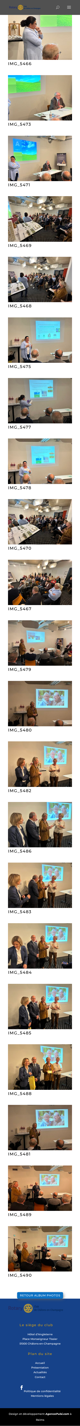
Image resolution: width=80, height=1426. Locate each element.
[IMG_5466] (40, 59)
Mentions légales (42, 1396)
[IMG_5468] (40, 301)
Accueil (40, 1363)
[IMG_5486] (40, 846)
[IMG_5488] (40, 1088)
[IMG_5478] (40, 483)
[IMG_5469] (40, 240)
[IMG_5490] (40, 1270)
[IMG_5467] (40, 604)
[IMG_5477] (40, 422)
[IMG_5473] (40, 119)
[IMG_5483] (40, 907)
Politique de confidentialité (42, 1391)
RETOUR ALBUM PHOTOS (40, 1295)
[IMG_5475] (40, 361)
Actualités (40, 1372)
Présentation (40, 1367)
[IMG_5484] (40, 967)
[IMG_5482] (40, 786)
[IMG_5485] (40, 1028)
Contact (40, 1377)
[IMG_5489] (40, 1210)
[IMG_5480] (40, 725)
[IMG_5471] (40, 180)
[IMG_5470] (40, 543)
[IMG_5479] (40, 664)
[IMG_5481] (40, 1149)
